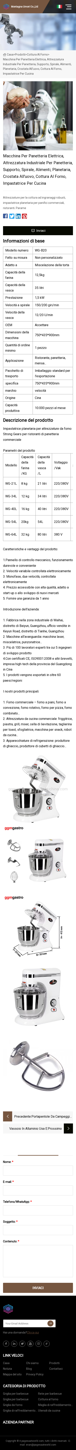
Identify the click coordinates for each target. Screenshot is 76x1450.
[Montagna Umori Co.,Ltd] (23, 1309)
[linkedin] (14, 1344)
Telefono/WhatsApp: (17, 1201)
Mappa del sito (12, 1374)
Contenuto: (11, 1241)
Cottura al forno (37, 54)
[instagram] (38, 1344)
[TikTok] (47, 1344)
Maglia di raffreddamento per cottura (54, 1405)
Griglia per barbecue (16, 1393)
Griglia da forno (12, 1405)
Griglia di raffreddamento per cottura (19, 1411)
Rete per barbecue (50, 1393)
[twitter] (22, 1344)
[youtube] (30, 1344)
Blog (29, 1368)
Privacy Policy (35, 1374)
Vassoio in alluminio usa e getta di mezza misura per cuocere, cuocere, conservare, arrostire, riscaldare (25, 1129)
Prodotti (20, 54)
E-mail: (8, 1181)
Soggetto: (10, 1221)
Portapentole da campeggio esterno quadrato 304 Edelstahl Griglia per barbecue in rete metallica (51, 1117)
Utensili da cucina (49, 1410)
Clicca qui (33, 1332)
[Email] (50, 1323)
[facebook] (6, 1344)
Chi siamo (32, 1363)
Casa (10, 54)
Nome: (8, 1162)
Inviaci (40, 231)
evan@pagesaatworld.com (41, 1444)
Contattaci (56, 1368)
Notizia (7, 1368)
